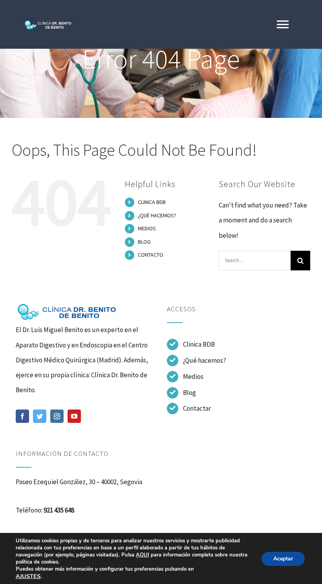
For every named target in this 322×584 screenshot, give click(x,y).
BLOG (144, 241)
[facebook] (22, 416)
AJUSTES (28, 576)
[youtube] (74, 416)
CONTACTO (150, 254)
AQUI (142, 554)
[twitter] (39, 416)
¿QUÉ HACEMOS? (157, 215)
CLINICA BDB (152, 202)
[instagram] (57, 416)
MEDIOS (147, 228)
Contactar (197, 408)
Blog (189, 392)
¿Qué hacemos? (204, 360)
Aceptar (283, 558)
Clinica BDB (199, 344)
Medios (193, 376)
